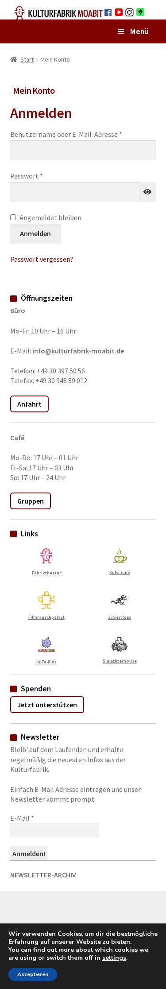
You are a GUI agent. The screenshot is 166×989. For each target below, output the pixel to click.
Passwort (44, 175)
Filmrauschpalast (46, 617)
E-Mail (22, 818)
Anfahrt (29, 403)
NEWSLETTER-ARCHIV (43, 874)
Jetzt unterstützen (47, 704)
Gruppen (30, 500)
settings (114, 958)
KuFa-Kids (46, 661)
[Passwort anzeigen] (147, 192)
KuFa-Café (119, 572)
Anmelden (35, 233)
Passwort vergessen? (41, 259)
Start (27, 59)
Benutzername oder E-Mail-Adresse (83, 134)
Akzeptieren (32, 974)
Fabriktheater (46, 572)
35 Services (119, 617)
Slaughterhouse (120, 660)
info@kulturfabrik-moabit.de (78, 350)
